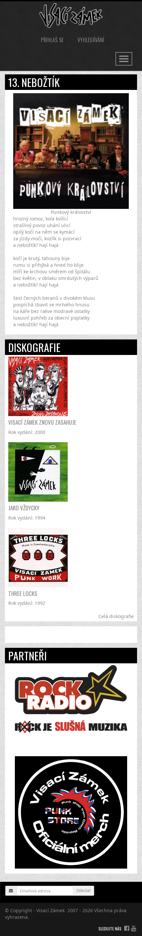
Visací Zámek (50, 910)
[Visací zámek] (71, 15)
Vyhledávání (91, 40)
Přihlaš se (52, 40)
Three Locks (22, 593)
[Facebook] (126, 928)
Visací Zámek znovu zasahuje (42, 422)
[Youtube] (133, 928)
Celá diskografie (116, 616)
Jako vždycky (23, 508)
